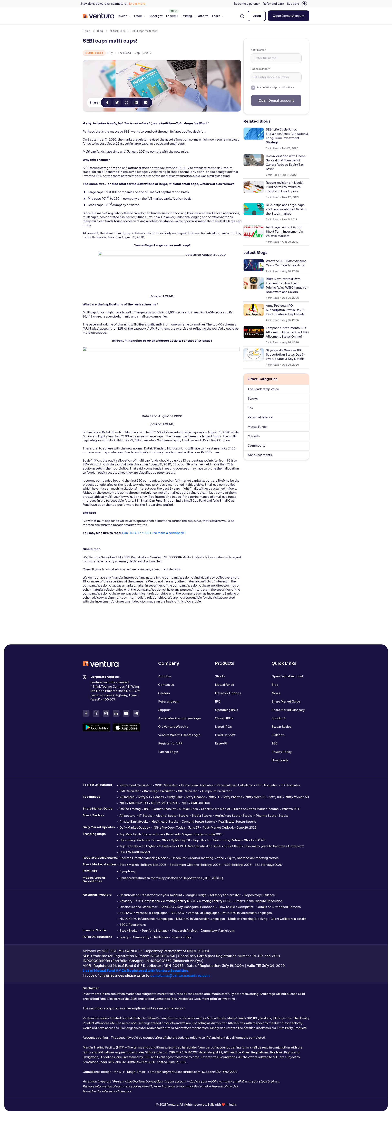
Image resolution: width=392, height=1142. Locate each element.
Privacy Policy (282, 752)
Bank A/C (167, 907)
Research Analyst (184, 931)
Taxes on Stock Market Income (256, 809)
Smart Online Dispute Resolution (259, 901)
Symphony (127, 871)
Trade (138, 16)
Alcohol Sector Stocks (172, 816)
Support (293, 4)
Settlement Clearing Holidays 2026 (194, 865)
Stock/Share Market (215, 809)
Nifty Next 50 (255, 797)
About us (164, 676)
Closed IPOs (224, 718)
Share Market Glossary (288, 710)
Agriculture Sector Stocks (234, 816)
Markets (254, 436)
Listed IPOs (223, 727)
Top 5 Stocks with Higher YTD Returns (147, 846)
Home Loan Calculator (197, 785)
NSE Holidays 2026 (237, 865)
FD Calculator (290, 785)
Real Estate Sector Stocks (237, 821)
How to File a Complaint (235, 907)
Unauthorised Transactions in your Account (150, 895)
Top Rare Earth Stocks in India (141, 834)
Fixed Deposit (225, 735)
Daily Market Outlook (134, 827)
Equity (123, 937)
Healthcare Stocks (164, 821)
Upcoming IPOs (226, 710)
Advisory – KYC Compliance (139, 901)
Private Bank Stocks (133, 821)
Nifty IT (213, 797)
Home (86, 31)
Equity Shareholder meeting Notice (253, 858)
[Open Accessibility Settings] (304, 3)
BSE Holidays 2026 (268, 865)
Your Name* (258, 49)
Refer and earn (273, 4)
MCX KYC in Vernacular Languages (247, 913)
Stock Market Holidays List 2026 (142, 865)
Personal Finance (260, 417)
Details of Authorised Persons (279, 907)
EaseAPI (172, 16)
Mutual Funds (118, 31)
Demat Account (164, 809)
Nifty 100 (275, 797)
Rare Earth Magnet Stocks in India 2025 (194, 834)
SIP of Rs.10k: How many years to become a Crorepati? (264, 846)
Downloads (280, 760)
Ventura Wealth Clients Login (179, 735)
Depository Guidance (259, 895)
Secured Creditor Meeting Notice (143, 858)
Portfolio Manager (155, 931)
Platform (201, 16)
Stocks (253, 398)
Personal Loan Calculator (235, 785)
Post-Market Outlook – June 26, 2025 (229, 827)
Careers (164, 693)
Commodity (256, 445)
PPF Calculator (266, 785)
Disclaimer (160, 937)
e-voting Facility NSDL (179, 901)
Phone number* (260, 68)
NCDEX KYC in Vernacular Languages (146, 919)
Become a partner (247, 4)
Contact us (166, 685)
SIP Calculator (188, 791)
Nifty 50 (144, 797)
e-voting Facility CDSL (215, 901)
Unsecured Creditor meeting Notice (198, 858)
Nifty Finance (195, 797)
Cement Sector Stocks (198, 821)
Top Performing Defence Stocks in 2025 (236, 840)
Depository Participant (217, 931)
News (276, 693)
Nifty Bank (175, 797)
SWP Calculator (166, 785)
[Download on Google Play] (96, 727)
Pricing (187, 16)
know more (137, 4)
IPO (250, 408)
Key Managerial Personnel (196, 907)
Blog (100, 31)
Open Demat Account (288, 16)
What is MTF (291, 809)
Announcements (260, 455)
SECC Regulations (132, 925)
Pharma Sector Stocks (272, 816)
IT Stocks (146, 816)
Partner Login (168, 752)
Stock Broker (129, 931)
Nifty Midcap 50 (297, 797)
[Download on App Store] (126, 727)
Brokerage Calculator (159, 791)
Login (257, 16)
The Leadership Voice (263, 389)
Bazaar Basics (281, 727)
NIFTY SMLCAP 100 (196, 803)
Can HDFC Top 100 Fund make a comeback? (153, 533)
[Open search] (242, 16)
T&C (275, 743)
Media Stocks (202, 816)
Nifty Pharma (232, 797)
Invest (122, 16)
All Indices (127, 797)
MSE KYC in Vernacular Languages (200, 919)
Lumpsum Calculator (217, 791)
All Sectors (127, 816)
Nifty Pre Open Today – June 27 (176, 827)
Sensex (158, 797)
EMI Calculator (130, 791)
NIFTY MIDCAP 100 (133, 803)
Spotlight (156, 16)
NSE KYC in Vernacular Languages (195, 913)
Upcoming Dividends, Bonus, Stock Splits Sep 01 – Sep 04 (161, 840)
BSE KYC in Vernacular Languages (143, 913)
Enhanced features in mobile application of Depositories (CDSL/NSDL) (171, 878)
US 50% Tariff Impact (134, 852)
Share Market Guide (286, 701)
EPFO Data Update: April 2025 (199, 846)
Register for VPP (170, 743)
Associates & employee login (179, 718)
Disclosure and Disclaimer (138, 907)
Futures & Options (228, 693)
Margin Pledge (195, 895)
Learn (216, 16)
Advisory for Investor (225, 895)
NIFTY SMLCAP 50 (164, 803)
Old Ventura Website (173, 727)
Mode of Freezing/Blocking (247, 919)
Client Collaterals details (288, 919)
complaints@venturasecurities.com (180, 975)
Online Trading (130, 809)
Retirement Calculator (135, 785)
